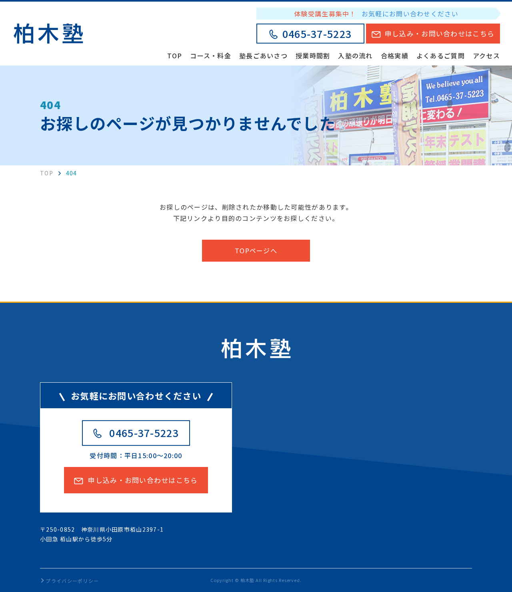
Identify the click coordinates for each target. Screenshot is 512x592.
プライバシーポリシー (72, 580)
